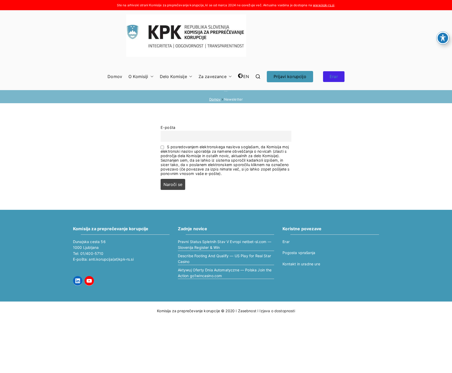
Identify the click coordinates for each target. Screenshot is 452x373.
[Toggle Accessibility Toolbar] (443, 38)
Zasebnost (247, 311)
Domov (115, 76)
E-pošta (168, 127)
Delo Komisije (173, 76)
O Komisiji (138, 76)
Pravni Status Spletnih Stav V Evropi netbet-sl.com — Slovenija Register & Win (224, 244)
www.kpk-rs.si (323, 5)
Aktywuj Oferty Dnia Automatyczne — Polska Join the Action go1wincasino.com (225, 273)
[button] (151, 76)
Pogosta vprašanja (298, 252)
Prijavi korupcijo (290, 76)
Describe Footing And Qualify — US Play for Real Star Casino (224, 259)
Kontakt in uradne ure (301, 264)
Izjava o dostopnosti (277, 311)
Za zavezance (213, 76)
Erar (334, 76)
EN (246, 76)
